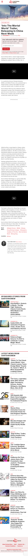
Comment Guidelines (10, 546)
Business (12, 406)
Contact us (20, 546)
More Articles (19, 241)
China (9, 236)
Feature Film (5, 22)
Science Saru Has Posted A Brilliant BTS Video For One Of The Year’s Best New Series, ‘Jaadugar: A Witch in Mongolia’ (18, 480)
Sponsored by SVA (13, 321)
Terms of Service (13, 52)
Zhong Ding (14, 233)
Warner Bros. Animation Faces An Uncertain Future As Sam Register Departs (18, 410)
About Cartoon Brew (7, 544)
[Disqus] (14, 272)
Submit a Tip (21, 544)
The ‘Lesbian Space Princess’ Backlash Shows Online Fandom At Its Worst (18, 447)
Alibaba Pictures (12, 228)
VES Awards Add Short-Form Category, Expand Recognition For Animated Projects (18, 398)
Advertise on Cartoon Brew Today (14, 549)
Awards (11, 393)
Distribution (12, 490)
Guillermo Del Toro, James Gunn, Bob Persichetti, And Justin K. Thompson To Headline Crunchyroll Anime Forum (17, 462)
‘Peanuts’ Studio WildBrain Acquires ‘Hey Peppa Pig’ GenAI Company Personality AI (17, 523)
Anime (11, 455)
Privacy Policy (5, 52)
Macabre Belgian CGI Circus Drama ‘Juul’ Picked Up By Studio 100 (18, 423)
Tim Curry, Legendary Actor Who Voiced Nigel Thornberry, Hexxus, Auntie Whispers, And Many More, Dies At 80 (18, 383)
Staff (15, 544)
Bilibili (18, 228)
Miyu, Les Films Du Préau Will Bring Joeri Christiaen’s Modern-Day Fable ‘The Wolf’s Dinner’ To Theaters (18, 495)
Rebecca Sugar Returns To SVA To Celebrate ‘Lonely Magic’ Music (17, 339)
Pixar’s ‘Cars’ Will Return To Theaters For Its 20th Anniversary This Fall (18, 509)
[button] (14, 71)
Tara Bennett (6, 35)
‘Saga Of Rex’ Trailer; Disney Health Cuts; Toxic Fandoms (18, 435)
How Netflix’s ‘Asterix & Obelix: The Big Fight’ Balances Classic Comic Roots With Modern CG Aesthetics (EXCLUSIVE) (18, 309)
